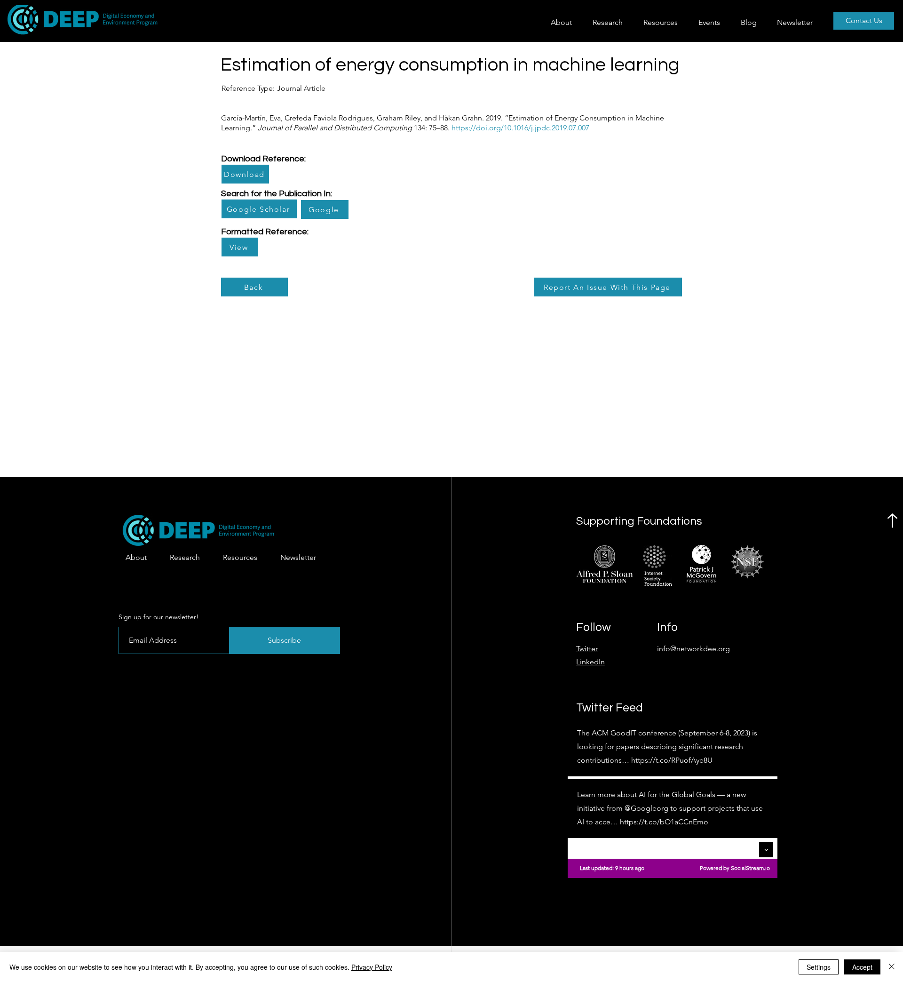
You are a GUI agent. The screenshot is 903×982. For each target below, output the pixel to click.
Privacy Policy (371, 967)
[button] (611, 22)
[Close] (891, 966)
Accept (862, 967)
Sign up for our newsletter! (158, 617)
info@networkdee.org (693, 648)
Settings (819, 967)
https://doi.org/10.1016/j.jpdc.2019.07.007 (520, 127)
